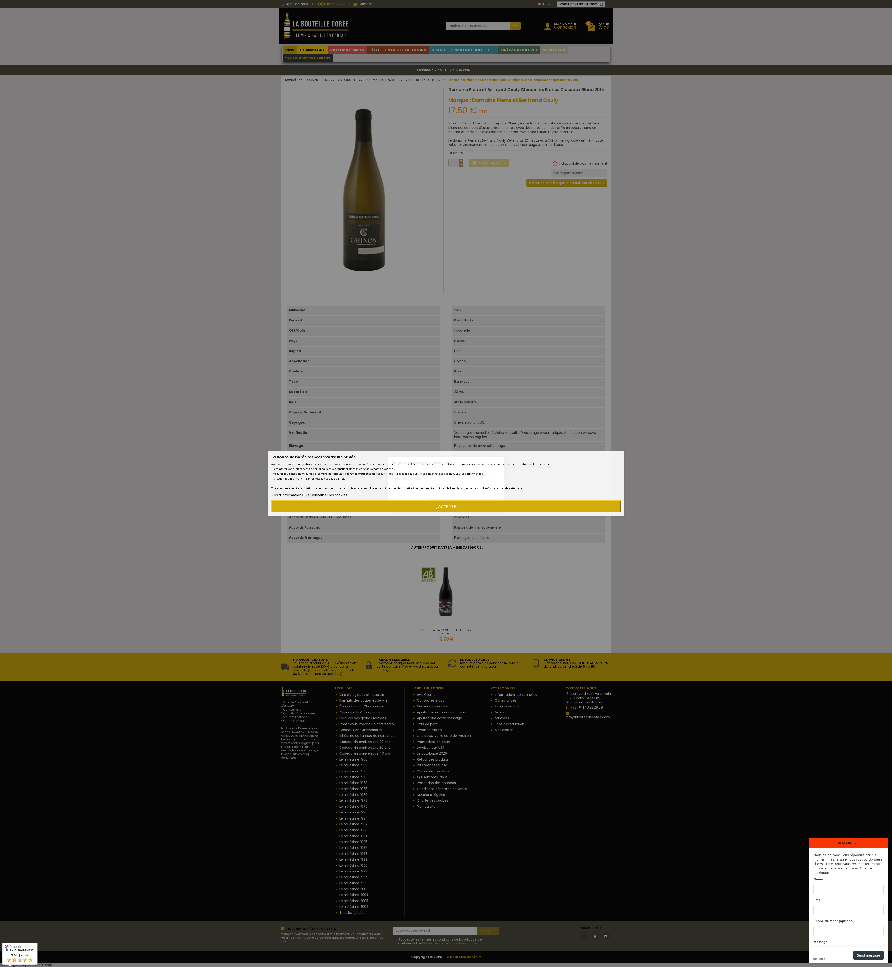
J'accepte (446, 506)
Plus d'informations (287, 495)
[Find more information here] (848, 900)
